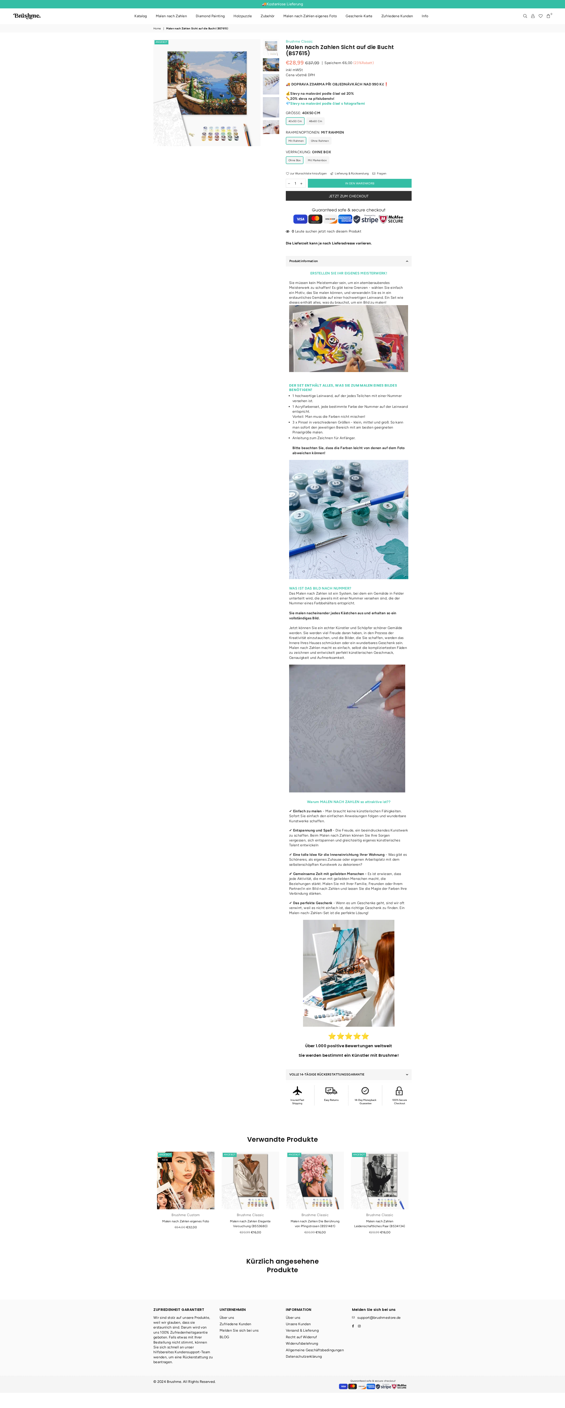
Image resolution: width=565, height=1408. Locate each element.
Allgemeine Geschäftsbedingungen (315, 1350)
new (165, 1160)
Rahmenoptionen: (315, 132)
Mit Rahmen (296, 140)
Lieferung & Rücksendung (351, 173)
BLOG (224, 1337)
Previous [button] (157, 110)
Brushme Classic (299, 41)
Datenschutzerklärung (304, 1356)
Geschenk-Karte (359, 16)
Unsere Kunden (298, 1324)
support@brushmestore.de (379, 1317)
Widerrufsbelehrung (302, 1343)
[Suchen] (525, 16)
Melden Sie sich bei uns (239, 1330)
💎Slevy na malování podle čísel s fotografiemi (325, 103)
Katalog (140, 16)
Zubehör (267, 16)
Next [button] (256, 110)
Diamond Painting (210, 16)
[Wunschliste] (541, 16)
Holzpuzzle (243, 16)
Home (157, 28)
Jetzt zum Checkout (349, 196)
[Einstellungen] (533, 16)
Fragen (381, 173)
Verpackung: (308, 152)
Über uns (227, 1317)
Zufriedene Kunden (397, 16)
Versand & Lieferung (302, 1330)
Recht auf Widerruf (301, 1337)
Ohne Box (294, 160)
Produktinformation (303, 261)
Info (425, 16)
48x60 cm (315, 121)
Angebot (161, 42)
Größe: (303, 113)
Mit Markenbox (317, 160)
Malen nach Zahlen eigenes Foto (310, 16)
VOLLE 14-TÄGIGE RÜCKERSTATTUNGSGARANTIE (326, 1074)
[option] (206, 92)
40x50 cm (295, 121)
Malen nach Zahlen (171, 16)
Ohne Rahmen (320, 140)
